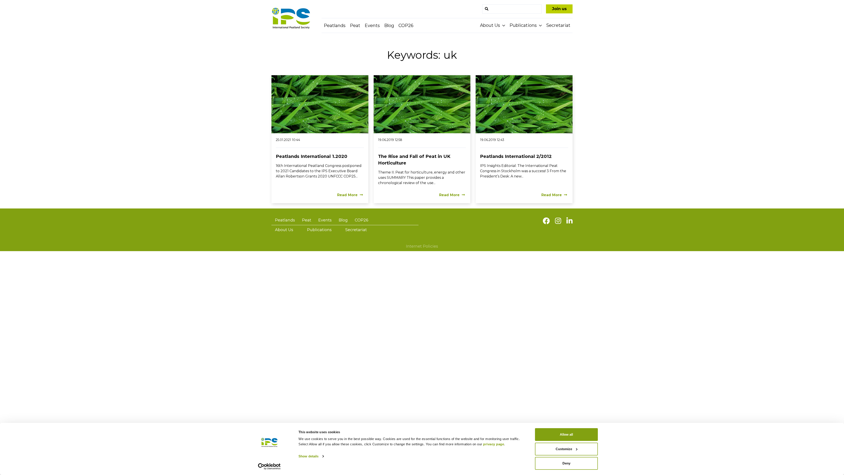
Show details (308, 456)
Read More (347, 195)
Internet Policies (422, 246)
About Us (490, 25)
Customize (564, 449)
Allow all (566, 434)
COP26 (405, 25)
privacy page (493, 444)
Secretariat (558, 25)
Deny (566, 463)
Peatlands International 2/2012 (516, 156)
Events (372, 25)
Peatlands (335, 25)
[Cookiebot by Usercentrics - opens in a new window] (269, 466)
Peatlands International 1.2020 (311, 156)
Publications (523, 25)
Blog (389, 25)
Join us (559, 8)
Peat (355, 25)
